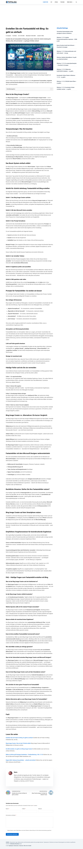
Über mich (69, 2)
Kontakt (29, 845)
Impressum (21, 845)
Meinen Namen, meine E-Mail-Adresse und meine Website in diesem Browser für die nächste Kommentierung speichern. (29, 830)
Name (7, 808)
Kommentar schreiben (11, 815)
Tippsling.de (11, 845)
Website (40, 808)
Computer (45, 2)
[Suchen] (76, 2)
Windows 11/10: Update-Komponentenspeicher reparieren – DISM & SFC (67, 39)
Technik (62, 2)
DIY (51, 2)
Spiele (56, 2)
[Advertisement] (41, 14)
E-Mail (23, 808)
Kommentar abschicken (12, 834)
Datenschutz (16, 845)
